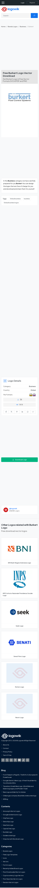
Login (22, 3)
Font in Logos (7, 865)
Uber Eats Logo (8, 825)
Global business (15, 199)
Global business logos (11, 202)
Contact (6, 748)
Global (33, 390)
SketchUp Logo (8, 822)
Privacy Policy (7, 752)
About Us (6, 745)
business (27, 199)
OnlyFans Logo (8, 818)
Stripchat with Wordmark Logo (13, 839)
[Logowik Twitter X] (7, 760)
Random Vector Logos (10, 882)
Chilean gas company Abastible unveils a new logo (19, 795)
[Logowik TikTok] (23, 760)
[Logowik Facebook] (3, 760)
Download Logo (21, 460)
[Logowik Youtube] (19, 760)
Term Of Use (7, 755)
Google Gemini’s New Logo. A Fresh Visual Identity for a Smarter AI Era (19, 782)
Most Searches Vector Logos (12, 879)
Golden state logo (9, 835)
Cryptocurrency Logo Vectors (13, 875)
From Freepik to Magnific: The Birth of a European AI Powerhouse (20, 776)
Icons (5, 858)
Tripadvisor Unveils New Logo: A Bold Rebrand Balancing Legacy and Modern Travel (18, 787)
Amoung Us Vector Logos (11, 811)
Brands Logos (13, 26)
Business (23, 26)
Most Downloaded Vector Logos (14, 872)
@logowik (13, 508)
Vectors (5, 861)
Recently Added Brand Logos (13, 868)
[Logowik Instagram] (11, 760)
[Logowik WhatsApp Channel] (27, 760)
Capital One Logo (9, 828)
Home (3, 26)
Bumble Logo (7, 832)
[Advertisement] (19, 49)
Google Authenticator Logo (12, 815)
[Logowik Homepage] (10, 9)
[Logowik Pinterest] (15, 760)
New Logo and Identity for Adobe (14, 792)
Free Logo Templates (10, 854)
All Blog (5, 799)
